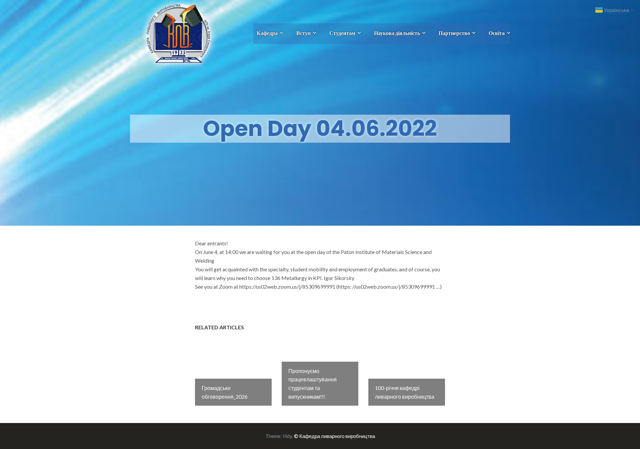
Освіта (497, 33)
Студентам (342, 33)
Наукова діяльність (397, 33)
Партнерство (454, 33)
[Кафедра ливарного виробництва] (171, 33)
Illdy (287, 436)
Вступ (303, 33)
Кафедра (267, 33)
